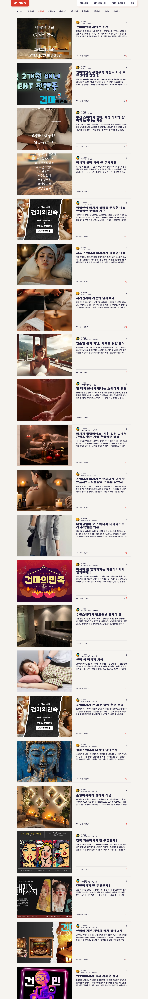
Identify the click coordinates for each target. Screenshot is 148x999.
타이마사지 (62, 11)
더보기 (115, 11)
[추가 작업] (127, 22)
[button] (100, 3)
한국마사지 (97, 11)
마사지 (107, 11)
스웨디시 (41, 11)
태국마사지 (74, 11)
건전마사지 (30, 11)
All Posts (19, 11)
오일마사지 (51, 11)
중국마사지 (85, 11)
